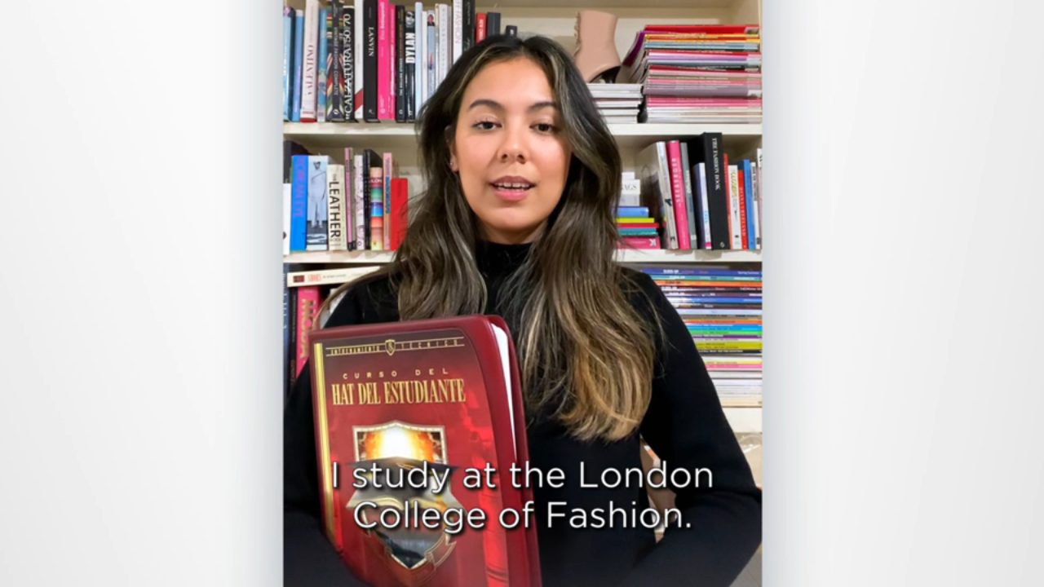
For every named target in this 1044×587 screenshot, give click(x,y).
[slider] (555, 571)
